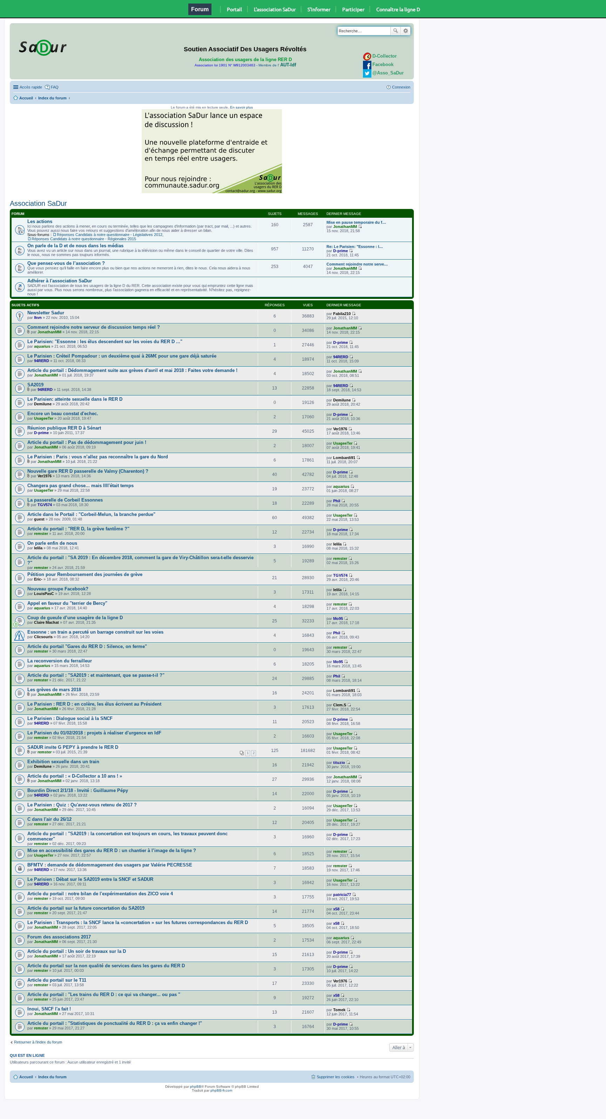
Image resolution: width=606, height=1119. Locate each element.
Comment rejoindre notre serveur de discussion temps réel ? (93, 327)
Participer (353, 9)
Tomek (339, 1010)
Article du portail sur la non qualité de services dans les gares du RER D (106, 965)
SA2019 (35, 384)
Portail (234, 9)
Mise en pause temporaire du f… (356, 222)
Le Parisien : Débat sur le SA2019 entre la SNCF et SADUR (90, 879)
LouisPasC (44, 593)
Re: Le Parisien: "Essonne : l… (354, 246)
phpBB (195, 1086)
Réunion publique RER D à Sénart (64, 428)
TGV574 (45, 505)
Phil (336, 501)
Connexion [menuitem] (401, 87)
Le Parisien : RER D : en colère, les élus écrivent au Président (94, 704)
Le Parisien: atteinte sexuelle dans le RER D (74, 399)
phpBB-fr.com (221, 1090)
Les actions (39, 221)
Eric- (38, 579)
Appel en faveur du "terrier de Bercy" (67, 603)
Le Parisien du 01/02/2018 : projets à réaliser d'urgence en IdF (94, 732)
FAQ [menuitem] (55, 87)
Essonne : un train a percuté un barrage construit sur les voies (95, 632)
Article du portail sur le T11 (56, 980)
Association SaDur (38, 203)
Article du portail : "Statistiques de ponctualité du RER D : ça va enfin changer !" (114, 1023)
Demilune (43, 404)
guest (39, 519)
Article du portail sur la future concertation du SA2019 (85, 908)
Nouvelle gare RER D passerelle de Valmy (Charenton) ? (87, 471)
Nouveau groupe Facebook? (57, 588)
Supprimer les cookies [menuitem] (336, 1077)
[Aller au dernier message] (354, 314)
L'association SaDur (275, 9)
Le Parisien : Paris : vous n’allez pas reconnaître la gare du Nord (97, 456)
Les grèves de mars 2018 (54, 689)
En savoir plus (241, 107)
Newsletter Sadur (45, 312)
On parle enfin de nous (52, 543)
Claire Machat (46, 622)
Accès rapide (31, 87)
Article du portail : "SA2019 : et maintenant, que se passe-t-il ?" (95, 675)
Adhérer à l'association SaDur (59, 280)
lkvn (38, 317)
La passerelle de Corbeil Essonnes (65, 500)
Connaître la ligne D (398, 9)
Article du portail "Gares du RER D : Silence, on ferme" (87, 646)
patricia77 (342, 894)
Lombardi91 (344, 458)
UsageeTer (43, 418)
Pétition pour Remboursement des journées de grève (84, 574)
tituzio (339, 762)
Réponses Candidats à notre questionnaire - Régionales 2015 (84, 239)
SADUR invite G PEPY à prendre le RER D (72, 747)
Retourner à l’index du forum (38, 1042)
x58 (336, 909)
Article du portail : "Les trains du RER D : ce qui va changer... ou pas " (103, 994)
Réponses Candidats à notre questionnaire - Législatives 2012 (109, 235)
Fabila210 (342, 314)
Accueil (26, 98)
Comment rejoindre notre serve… (357, 264)
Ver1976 (340, 429)
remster (41, 533)
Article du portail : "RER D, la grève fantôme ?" (78, 528)
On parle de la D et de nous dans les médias (75, 245)
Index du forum (52, 98)
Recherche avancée (405, 31)
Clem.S (339, 705)
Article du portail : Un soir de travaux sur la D (76, 951)
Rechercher (395, 31)
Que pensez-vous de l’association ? (66, 263)
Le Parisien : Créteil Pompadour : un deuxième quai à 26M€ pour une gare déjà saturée (121, 356)
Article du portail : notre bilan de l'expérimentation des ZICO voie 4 (100, 893)
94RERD (41, 361)
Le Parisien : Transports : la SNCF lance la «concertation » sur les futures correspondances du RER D (137, 922)
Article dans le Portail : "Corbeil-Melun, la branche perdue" (91, 514)
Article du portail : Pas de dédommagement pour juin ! (86, 442)
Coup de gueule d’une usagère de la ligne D (75, 617)
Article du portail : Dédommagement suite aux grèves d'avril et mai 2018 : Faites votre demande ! (132, 370)
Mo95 (338, 618)
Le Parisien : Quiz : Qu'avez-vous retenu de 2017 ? (82, 804)
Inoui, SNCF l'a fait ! (49, 1009)
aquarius (42, 346)
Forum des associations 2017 (59, 937)
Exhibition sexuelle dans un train (63, 761)
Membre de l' (277, 65)
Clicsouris (43, 637)
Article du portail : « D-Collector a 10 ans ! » (74, 776)
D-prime (340, 251)
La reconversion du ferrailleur (59, 660)
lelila (38, 548)
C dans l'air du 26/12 (49, 819)
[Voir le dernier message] (360, 226)
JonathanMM (345, 226)
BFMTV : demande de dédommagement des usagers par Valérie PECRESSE (109, 865)
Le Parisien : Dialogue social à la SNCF (70, 718)
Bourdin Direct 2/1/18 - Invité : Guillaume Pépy (77, 790)
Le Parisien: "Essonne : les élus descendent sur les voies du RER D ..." (104, 341)
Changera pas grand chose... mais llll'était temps (80, 485)
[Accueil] (42, 46)
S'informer (319, 9)
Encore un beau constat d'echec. (62, 413)
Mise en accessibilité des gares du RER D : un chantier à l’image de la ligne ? (111, 850)
